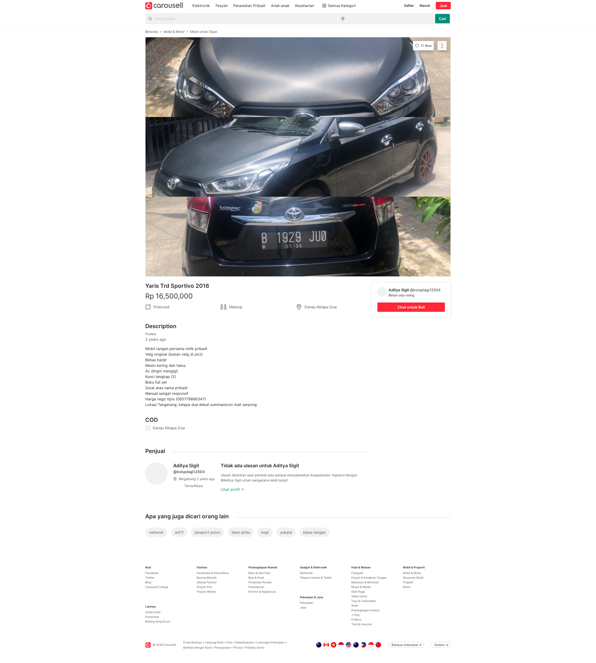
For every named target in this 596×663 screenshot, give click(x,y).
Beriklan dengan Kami (197, 647)
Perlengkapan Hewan (365, 610)
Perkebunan (256, 587)
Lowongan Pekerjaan (270, 642)
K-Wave (356, 619)
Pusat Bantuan (192, 642)
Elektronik (306, 573)
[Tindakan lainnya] (442, 45)
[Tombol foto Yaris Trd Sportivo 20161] (298, 77)
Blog (148, 582)
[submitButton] (442, 18)
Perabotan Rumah (260, 582)
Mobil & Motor (412, 573)
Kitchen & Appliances (262, 591)
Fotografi (357, 573)
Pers (229, 642)
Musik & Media (361, 587)
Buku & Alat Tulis (259, 573)
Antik (354, 605)
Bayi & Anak (256, 577)
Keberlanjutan (244, 642)
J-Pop (355, 615)
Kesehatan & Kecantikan (213, 573)
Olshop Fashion (207, 582)
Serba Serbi (152, 612)
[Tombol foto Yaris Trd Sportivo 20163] (298, 236)
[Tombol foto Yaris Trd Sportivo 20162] (298, 157)
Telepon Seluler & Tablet (316, 577)
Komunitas (152, 616)
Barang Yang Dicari (157, 621)
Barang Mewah (207, 577)
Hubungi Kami (214, 642)
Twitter (149, 577)
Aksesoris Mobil (413, 577)
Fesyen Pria (204, 587)
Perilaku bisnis (254, 647)
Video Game (359, 596)
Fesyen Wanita (206, 591)
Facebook (151, 573)
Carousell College (156, 587)
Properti (408, 582)
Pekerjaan (306, 603)
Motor (407, 587)
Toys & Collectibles (363, 601)
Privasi (238, 647)
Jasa (303, 607)
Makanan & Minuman (365, 582)
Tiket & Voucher (361, 624)
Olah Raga (358, 591)
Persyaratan (222, 647)
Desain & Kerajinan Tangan (368, 577)
